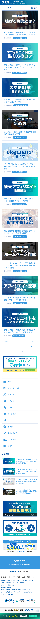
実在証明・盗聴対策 (6, 587)
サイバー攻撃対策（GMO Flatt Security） (11, 592)
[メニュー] (37, 2)
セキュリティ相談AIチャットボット (10, 585)
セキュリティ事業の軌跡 (7, 594)
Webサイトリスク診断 (18, 583)
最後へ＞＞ (35, 342)
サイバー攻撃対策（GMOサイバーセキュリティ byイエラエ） (16, 589)
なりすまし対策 (28, 592)
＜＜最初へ (5, 342)
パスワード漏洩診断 (6, 583)
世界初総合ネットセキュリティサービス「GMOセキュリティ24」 (17, 580)
